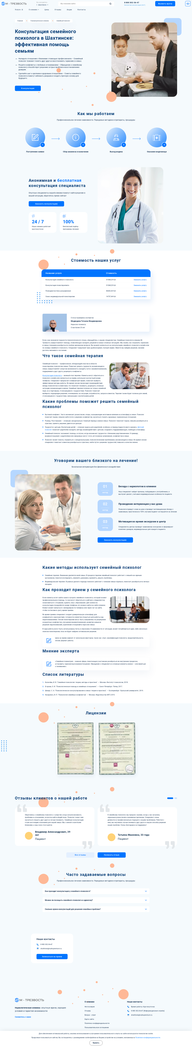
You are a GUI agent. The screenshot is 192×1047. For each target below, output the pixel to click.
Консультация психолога (52, 375)
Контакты (82, 10)
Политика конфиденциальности (97, 1023)
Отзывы (58, 10)
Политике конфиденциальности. (148, 1038)
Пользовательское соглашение (97, 1027)
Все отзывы (80, 855)
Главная (20, 21)
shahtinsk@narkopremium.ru (51, 949)
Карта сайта (89, 1019)
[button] (170, 798)
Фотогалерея (90, 1007)
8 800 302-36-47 (46, 944)
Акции (69, 10)
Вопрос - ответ (90, 1015)
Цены (46, 10)
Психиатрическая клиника (39, 21)
